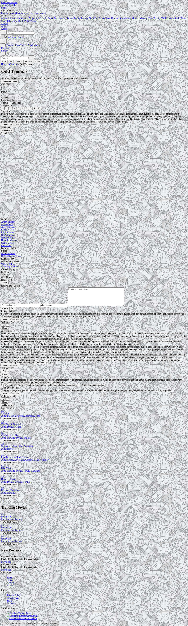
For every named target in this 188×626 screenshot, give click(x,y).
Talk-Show (12, 21)
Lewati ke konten (9, 2)
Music (128, 18)
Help (9, 600)
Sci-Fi (177, 18)
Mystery (143, 18)
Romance (169, 18)
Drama (70, 18)
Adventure (13, 18)
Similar (38, 61)
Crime (50, 18)
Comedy (43, 18)
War (27, 21)
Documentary (60, 18)
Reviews (28, 61)
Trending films (13, 45)
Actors (38, 45)
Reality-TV (159, 18)
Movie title (6, 562)
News (150, 18)
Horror (122, 18)
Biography (33, 18)
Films (9, 577)
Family (77, 18)
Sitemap (11, 603)
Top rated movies (38, 13)
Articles (31, 45)
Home (4, 64)
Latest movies (22, 13)
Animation (23, 18)
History (114, 18)
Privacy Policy (14, 595)
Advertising (12, 598)
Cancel (17, 286)
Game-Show (104, 18)
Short (183, 18)
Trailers (23, 45)
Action (4, 18)
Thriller (21, 21)
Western (33, 21)
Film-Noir (93, 18)
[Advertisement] (89, 162)
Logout (4, 50)
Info (4, 61)
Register (5, 48)
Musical (135, 18)
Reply (4, 328)
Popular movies (8, 13)
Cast (10, 61)
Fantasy (84, 18)
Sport (3, 21)
